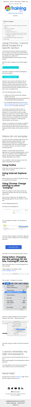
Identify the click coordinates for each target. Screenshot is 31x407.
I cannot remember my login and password (13, 37)
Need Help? (6, 39)
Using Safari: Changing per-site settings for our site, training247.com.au (16, 35)
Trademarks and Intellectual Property (15, 401)
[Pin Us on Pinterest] (19, 388)
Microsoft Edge (9, 104)
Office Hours (17, 1)
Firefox (25, 102)
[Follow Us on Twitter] (12, 388)
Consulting (6, 1)
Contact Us (15, 404)
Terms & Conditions (11, 403)
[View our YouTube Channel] (15, 388)
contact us (19, 376)
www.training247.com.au (9, 270)
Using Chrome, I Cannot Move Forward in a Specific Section (15, 26)
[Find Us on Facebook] (9, 388)
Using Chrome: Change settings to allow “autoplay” (16, 33)
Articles (12, 1)
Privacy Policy (21, 403)
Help (27, 1)
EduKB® (23, 1)
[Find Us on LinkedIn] (22, 388)
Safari (10, 105)
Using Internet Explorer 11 (11, 31)
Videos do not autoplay (9, 28)
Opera (6, 105)
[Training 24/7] (15, 9)
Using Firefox (9, 30)
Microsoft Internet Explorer (20, 104)
